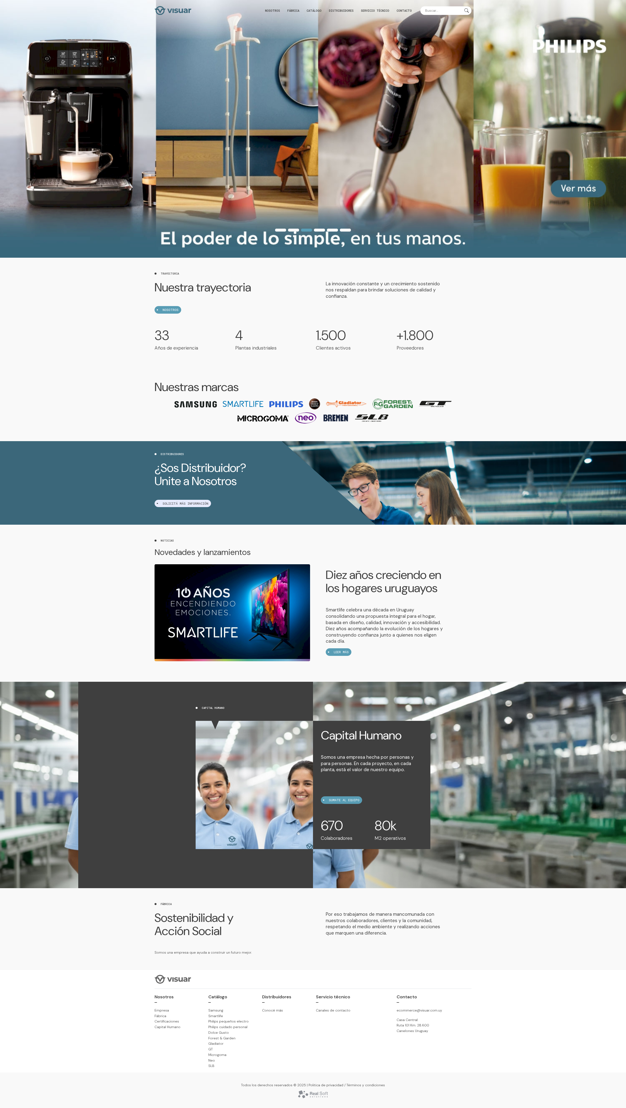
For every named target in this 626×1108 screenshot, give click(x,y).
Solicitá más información (185, 503)
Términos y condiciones (366, 1085)
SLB (211, 1066)
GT (210, 1049)
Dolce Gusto (218, 1032)
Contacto (404, 10)
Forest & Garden (221, 1038)
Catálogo (314, 10)
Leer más (341, 652)
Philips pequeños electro (228, 1021)
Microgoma (217, 1055)
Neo (211, 1060)
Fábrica (293, 10)
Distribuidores (341, 10)
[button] (280, 230)
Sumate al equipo (344, 800)
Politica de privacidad (326, 1085)
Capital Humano (167, 1027)
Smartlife (215, 1016)
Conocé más (272, 1010)
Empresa (162, 1010)
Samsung (215, 1010)
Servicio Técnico (375, 10)
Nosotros (272, 10)
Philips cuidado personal (227, 1027)
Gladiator (216, 1043)
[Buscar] (466, 11)
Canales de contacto (333, 1010)
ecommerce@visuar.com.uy (419, 1010)
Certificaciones (167, 1021)
